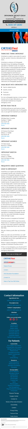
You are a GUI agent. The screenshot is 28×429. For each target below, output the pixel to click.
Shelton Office (14, 328)
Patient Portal (20, 21)
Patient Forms (14, 351)
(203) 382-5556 (5, 123)
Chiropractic (14, 390)
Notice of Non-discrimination (14, 402)
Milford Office (14, 327)
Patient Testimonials (14, 354)
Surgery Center (14, 396)
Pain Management (14, 387)
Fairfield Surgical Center (14, 337)
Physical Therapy (14, 393)
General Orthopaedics (14, 385)
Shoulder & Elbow (14, 373)
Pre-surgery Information (14, 345)
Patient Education (14, 362)
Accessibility (14, 405)
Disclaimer (14, 367)
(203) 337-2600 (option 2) (14, 300)
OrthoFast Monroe (14, 334)
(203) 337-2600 (15, 25)
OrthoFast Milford (14, 332)
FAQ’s (14, 356)
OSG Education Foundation (11, 273)
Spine (14, 382)
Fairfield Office (14, 325)
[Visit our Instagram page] (17, 320)
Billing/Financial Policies (14, 349)
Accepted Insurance (14, 352)
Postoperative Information (14, 347)
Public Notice (14, 416)
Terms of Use (14, 413)
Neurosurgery (14, 384)
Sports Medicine (14, 371)
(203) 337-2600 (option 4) (14, 310)
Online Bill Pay (9, 21)
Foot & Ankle (14, 378)
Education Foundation (14, 365)
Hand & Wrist (14, 375)
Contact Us (7, 277)
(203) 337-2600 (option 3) (14, 305)
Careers (6, 270)
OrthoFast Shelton (14, 335)
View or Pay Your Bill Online (11, 281)
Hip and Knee (14, 377)
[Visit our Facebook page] (11, 320)
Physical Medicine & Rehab (14, 389)
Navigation (13, 30)
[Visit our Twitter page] (14, 320)
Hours (3, 125)
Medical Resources (14, 364)
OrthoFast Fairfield (14, 330)
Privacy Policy (14, 410)
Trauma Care (14, 380)
